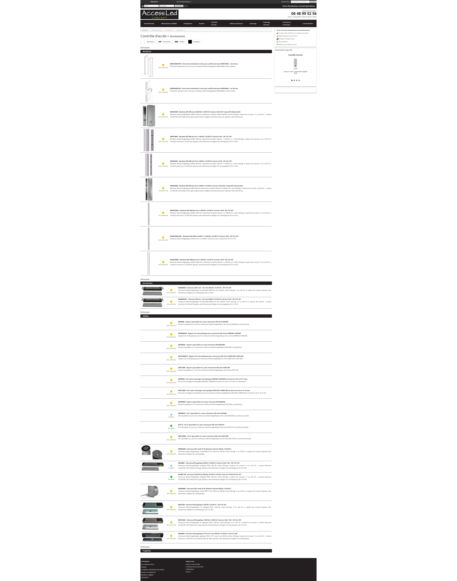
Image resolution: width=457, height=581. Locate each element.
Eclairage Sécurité (266, 23)
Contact (143, 567)
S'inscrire (154, 2)
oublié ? (186, 6)
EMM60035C (182, 299)
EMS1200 (181, 505)
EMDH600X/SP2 (175, 88)
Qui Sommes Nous (147, 564)
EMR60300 (182, 449)
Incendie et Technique (287, 23)
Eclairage (253, 23)
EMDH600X (174, 186)
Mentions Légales (147, 575)
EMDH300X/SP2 (175, 64)
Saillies (181, 42)
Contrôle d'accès (214, 23)
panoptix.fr (145, 577)
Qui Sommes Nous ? (184, 2)
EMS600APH (182, 333)
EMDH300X (174, 112)
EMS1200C (182, 520)
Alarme (201, 23)
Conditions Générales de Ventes (152, 570)
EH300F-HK (182, 474)
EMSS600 (181, 534)
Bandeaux (150, 42)
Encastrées (167, 42)
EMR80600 (182, 489)
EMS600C (181, 463)
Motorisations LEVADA (169, 23)
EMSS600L (181, 345)
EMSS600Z (182, 402)
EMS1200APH (183, 356)
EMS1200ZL (182, 436)
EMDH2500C (174, 210)
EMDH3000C (174, 260)
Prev (278, 66)
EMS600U (181, 379)
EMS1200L (181, 368)
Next (313, 66)
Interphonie (188, 23)
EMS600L (181, 322)
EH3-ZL (180, 425)
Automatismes (149, 23)
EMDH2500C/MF (176, 236)
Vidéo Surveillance (236, 23)
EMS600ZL (182, 413)
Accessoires (169, 30)
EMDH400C (174, 137)
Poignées (196, 42)
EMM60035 (182, 288)
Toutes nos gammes (148, 572)
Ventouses (179, 30)
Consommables (308, 23)
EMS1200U (182, 390)
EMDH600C (174, 161)
